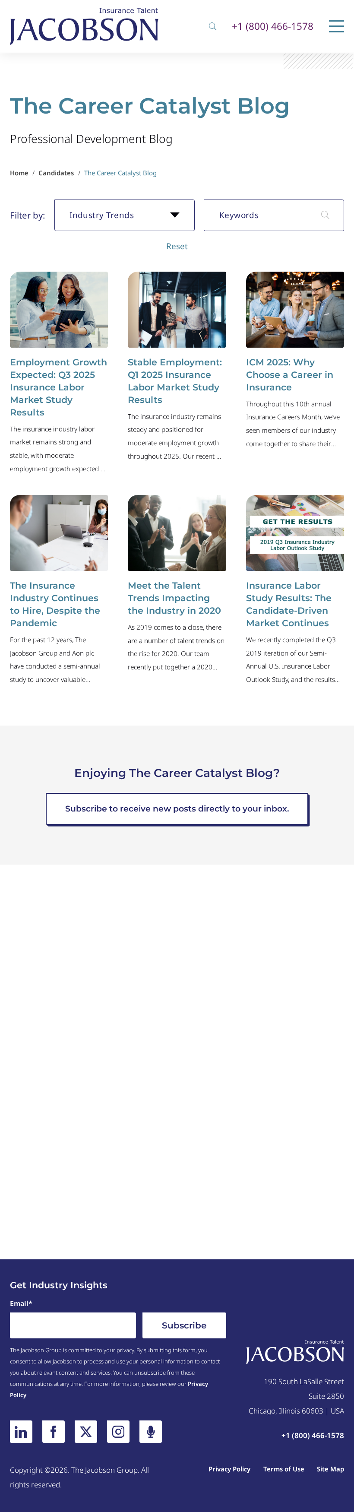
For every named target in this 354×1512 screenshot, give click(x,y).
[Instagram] (118, 1431)
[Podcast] (150, 1431)
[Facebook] (53, 1431)
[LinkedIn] (21, 1431)
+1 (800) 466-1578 (272, 27)
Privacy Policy (229, 1468)
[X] (86, 1431)
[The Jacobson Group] (84, 26)
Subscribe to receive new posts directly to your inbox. (177, 809)
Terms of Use (283, 1468)
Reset (177, 246)
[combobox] (124, 215)
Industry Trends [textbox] (102, 215)
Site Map (330, 1468)
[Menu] (336, 26)
